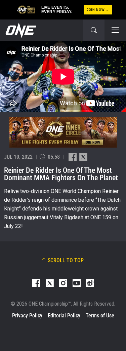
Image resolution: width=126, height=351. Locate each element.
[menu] (115, 30)
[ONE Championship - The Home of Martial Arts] (20, 30)
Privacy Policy (27, 315)
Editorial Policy (64, 315)
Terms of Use (100, 315)
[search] (93, 30)
